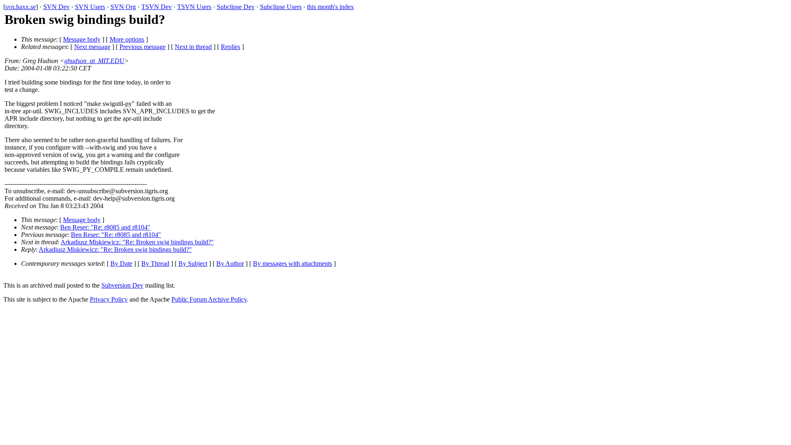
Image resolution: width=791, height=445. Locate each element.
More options (127, 39)
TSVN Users (194, 6)
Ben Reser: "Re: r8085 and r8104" (105, 227)
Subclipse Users (281, 6)
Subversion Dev (122, 285)
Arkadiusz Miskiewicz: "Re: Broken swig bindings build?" (137, 242)
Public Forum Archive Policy (209, 299)
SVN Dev (56, 6)
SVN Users (90, 6)
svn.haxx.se (20, 6)
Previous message (142, 46)
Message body (82, 39)
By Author (230, 263)
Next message (92, 46)
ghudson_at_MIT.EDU (94, 60)
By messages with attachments (292, 263)
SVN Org (123, 6)
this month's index (330, 6)
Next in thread (193, 46)
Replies (230, 46)
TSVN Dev (156, 6)
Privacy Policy (109, 299)
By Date (121, 263)
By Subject (192, 263)
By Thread (155, 263)
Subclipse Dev (236, 6)
